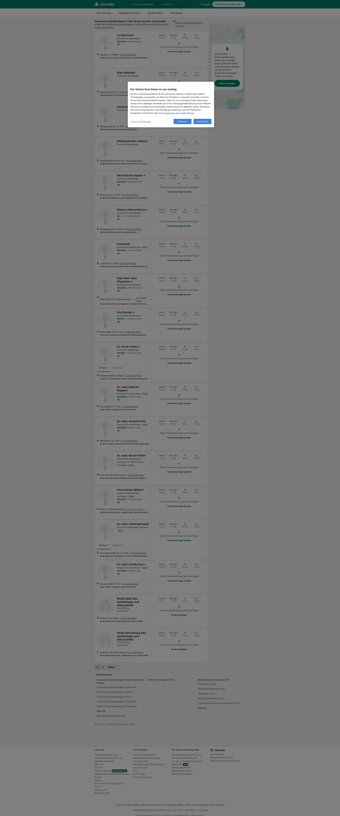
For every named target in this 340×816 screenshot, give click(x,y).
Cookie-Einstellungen (140, 122)
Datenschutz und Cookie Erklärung (179, 113)
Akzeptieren (202, 121)
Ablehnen (182, 121)
